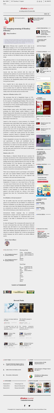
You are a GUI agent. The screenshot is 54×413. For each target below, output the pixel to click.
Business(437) (6, 383)
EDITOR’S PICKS (41, 36)
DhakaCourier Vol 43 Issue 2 (45, 129)
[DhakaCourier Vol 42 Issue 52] (47, 391)
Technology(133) (19, 383)
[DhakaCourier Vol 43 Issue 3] (47, 386)
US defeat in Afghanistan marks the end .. (41, 375)
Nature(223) (6, 388)
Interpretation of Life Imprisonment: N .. (40, 363)
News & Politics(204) (20, 386)
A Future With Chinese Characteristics (9, 335)
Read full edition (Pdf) (42, 177)
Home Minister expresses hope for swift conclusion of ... (29, 254)
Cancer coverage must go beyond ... (11, 319)
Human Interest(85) (20, 388)
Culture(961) (6, 386)
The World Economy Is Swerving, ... (25, 319)
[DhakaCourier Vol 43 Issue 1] (39, 391)
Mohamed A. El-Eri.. (23, 322)
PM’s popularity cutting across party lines (25, 335)
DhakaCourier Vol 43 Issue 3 (45, 123)
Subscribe (40, 181)
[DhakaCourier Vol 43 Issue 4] (39, 386)
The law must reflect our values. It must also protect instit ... (46, 32)
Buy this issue (45, 181)
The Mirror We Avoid (44, 69)
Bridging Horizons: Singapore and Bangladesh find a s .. (26, 344)
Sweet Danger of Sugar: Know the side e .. (43, 369)
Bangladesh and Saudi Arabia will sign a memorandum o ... (28, 268)
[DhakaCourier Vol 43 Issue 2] (31, 391)
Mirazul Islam (7, 322)
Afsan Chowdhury (10, 240)
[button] (47, 14)
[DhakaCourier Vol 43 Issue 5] (31, 386)
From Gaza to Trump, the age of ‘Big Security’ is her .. (10, 344)
